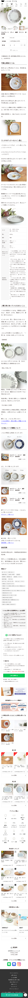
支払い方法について (14, 982)
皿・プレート (4, 572)
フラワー (22, 581)
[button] (4, 28)
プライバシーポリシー (14, 988)
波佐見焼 (18, 574)
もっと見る (14, 775)
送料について (14, 984)
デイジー (20, 576)
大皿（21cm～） (11, 572)
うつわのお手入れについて (17, 616)
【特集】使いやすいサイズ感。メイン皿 (9, 595)
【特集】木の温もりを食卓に (7, 597)
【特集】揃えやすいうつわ (7, 592)
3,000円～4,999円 (11, 574)
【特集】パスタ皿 (5, 588)
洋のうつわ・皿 (10, 581)
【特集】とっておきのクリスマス (8, 583)
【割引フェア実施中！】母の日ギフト (8, 604)
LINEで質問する (14, 675)
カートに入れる (13, 995)
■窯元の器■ (4, 579)
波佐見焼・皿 (9, 576)
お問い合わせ (14, 975)
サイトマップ (14, 986)
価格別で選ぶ (4, 574)
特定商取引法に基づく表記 (14, 979)
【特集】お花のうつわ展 (6, 602)
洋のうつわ (10, 579)
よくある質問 (14, 977)
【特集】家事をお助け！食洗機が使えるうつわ (10, 599)
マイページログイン (14, 973)
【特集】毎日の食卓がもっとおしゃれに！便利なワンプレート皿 (13, 590)
